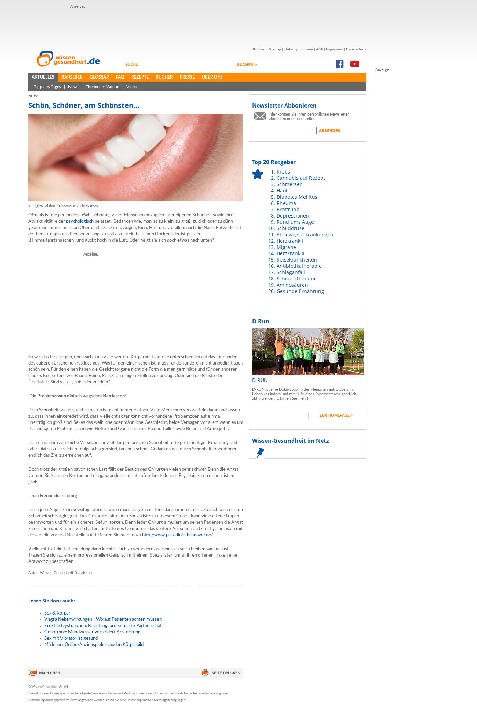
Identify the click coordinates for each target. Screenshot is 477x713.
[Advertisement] (197, 25)
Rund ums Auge (295, 222)
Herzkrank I (290, 240)
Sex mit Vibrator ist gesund (71, 638)
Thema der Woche (102, 86)
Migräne (286, 247)
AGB (319, 49)
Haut (282, 190)
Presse (187, 77)
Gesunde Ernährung (300, 291)
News (73, 86)
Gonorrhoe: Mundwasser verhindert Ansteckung (92, 632)
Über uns (212, 77)
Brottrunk (288, 209)
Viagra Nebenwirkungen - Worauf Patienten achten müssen (103, 619)
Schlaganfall (291, 272)
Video (131, 86)
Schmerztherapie (297, 278)
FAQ (120, 77)
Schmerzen (290, 184)
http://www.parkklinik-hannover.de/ (177, 535)
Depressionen (293, 215)
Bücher (164, 77)
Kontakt (259, 49)
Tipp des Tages (47, 86)
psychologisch (80, 221)
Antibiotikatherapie (299, 266)
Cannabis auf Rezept (301, 178)
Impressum (334, 49)
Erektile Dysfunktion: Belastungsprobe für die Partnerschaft (103, 626)
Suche (132, 64)
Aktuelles (43, 77)
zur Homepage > (336, 415)
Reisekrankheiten (297, 259)
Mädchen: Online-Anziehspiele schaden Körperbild (94, 644)
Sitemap (275, 49)
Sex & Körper (57, 613)
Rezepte (140, 77)
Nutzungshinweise (298, 49)
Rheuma (286, 203)
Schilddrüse (290, 228)
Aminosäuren (292, 284)
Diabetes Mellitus (297, 196)
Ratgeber (72, 77)
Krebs (283, 171)
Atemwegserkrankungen (305, 234)
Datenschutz (356, 49)
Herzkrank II (290, 253)
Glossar (99, 77)
